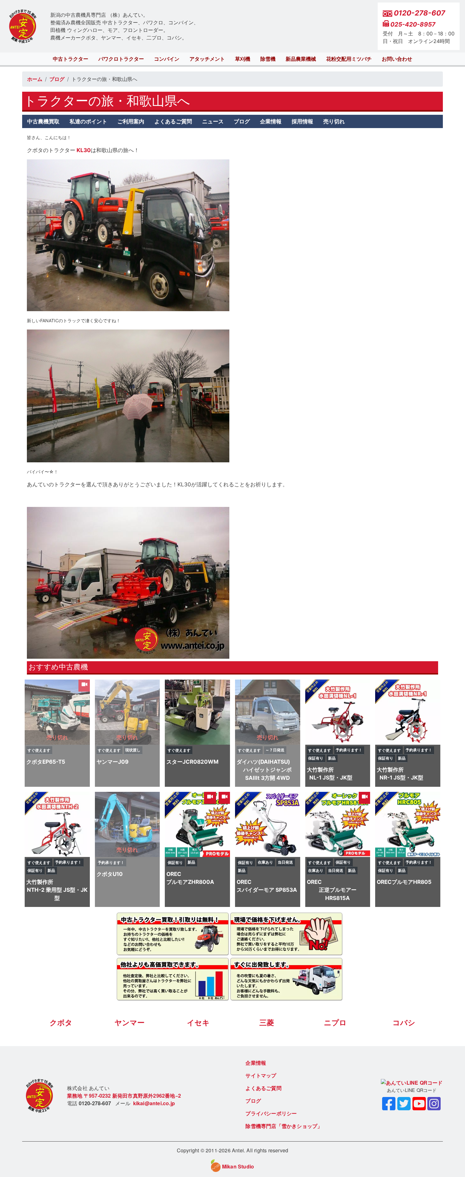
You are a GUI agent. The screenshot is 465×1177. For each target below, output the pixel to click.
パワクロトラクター (121, 59)
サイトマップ (260, 1075)
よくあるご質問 (173, 121)
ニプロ (335, 1022)
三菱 (266, 1022)
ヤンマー (130, 1022)
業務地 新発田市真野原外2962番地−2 (124, 1095)
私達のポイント (88, 121)
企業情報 (271, 121)
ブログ (57, 79)
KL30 (83, 150)
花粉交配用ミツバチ (349, 59)
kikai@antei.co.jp (154, 1103)
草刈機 (242, 59)
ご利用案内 (130, 121)
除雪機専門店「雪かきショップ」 (283, 1126)
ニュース (213, 121)
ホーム (34, 79)
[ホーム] (22, 26)
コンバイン (166, 59)
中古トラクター (70, 59)
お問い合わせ (397, 59)
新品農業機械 (301, 59)
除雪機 (268, 59)
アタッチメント (207, 59)
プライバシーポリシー (271, 1113)
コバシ (404, 1022)
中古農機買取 (43, 121)
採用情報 (302, 121)
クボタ (61, 1022)
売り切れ (334, 121)
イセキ (198, 1022)
